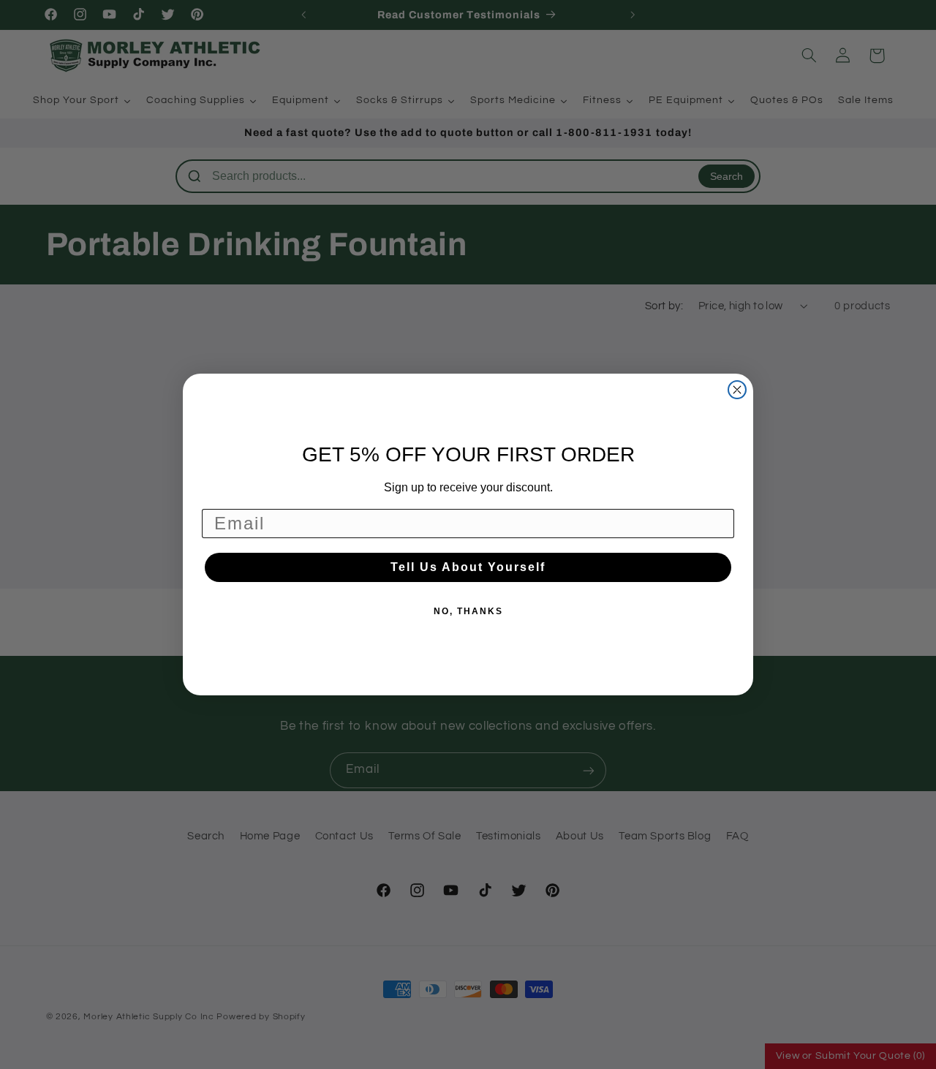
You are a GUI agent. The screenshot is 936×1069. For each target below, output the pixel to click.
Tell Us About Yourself (468, 567)
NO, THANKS (468, 611)
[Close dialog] (737, 389)
